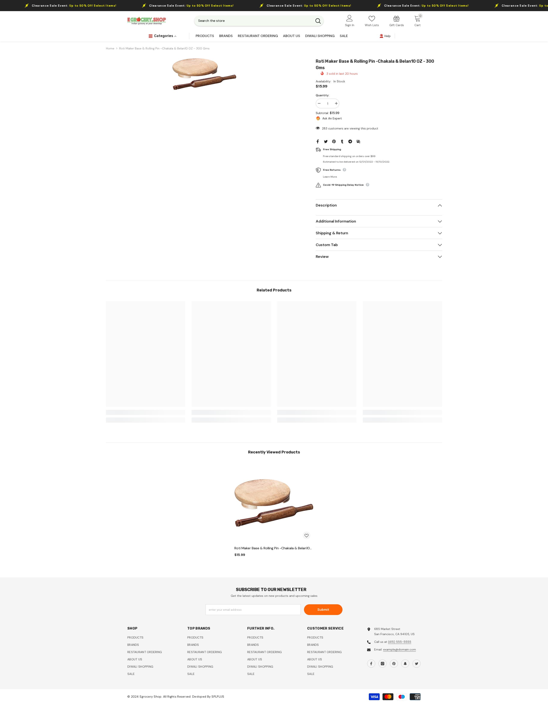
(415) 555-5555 (399, 642)
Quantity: (322, 95)
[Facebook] (318, 141)
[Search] (258, 21)
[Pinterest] (334, 141)
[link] (396, 21)
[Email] (358, 141)
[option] (204, 74)
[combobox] (253, 21)
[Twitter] (326, 141)
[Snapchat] (405, 664)
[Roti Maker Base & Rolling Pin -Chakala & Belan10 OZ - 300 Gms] (274, 502)
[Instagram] (382, 664)
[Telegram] (350, 141)
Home (110, 48)
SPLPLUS (217, 697)
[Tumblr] (342, 141)
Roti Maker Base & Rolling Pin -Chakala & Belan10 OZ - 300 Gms (272, 548)
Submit (323, 609)
